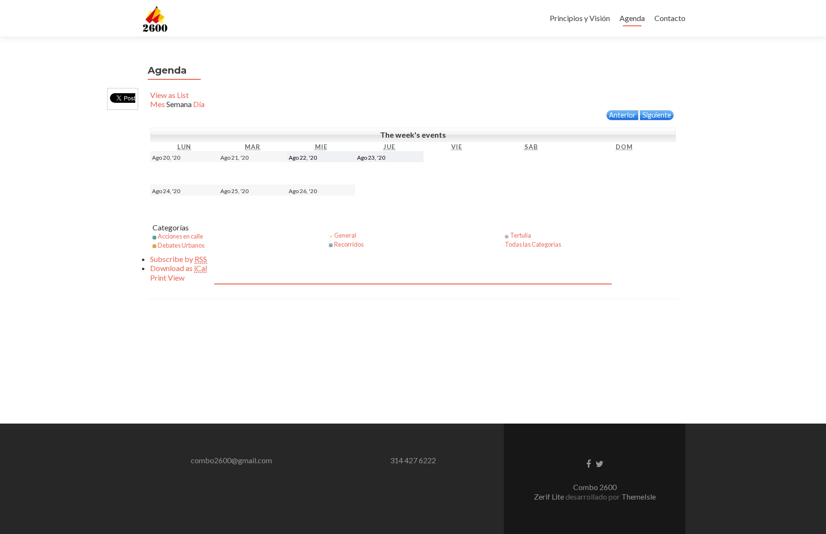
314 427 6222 (413, 460)
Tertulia (520, 235)
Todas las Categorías (533, 244)
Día (199, 104)
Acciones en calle (180, 236)
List (169, 94)
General (345, 235)
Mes (157, 104)
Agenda (632, 17)
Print (167, 277)
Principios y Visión (580, 17)
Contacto (669, 17)
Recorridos (349, 244)
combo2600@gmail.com (231, 460)
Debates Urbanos (181, 245)
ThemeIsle (638, 496)
